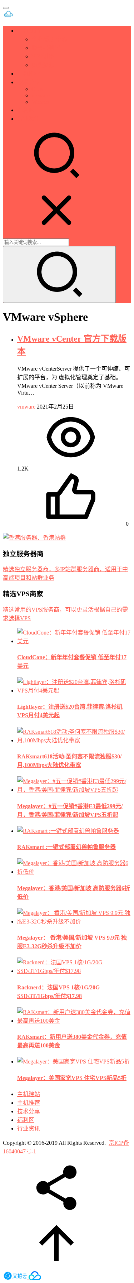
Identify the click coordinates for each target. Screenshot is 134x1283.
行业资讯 (28, 119)
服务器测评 (45, 48)
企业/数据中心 (49, 39)
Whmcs (40, 102)
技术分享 (28, 82)
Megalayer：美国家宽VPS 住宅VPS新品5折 (71, 1078)
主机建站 (28, 31)
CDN (37, 89)
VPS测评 (42, 56)
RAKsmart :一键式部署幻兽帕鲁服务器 (66, 847)
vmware (40, 95)
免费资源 (42, 65)
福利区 (25, 110)
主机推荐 (28, 74)
